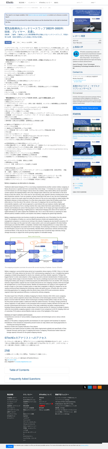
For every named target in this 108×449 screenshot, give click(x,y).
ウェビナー (10, 403)
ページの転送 (79, 185)
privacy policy (84, 445)
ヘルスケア (26, 418)
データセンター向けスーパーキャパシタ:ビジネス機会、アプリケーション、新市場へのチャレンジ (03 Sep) (66, 412)
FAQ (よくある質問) (44, 410)
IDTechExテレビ (11, 416)
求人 (40, 399)
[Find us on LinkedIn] (90, 387)
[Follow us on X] (85, 387)
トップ (6, 7)
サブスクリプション (12, 399)
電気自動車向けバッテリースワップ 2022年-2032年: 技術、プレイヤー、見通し (34, 7)
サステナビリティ (28, 436)
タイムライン (10, 418)
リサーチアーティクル (13, 410)
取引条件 (41, 407)
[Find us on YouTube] (95, 387)
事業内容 (41, 397)
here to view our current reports (38, 15)
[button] (22, 2)
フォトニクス (26, 420)
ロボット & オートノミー (29, 426)
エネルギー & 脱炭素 (28, 407)
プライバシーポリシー (45, 403)
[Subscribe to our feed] (100, 387)
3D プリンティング (28, 397)
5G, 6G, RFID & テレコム (29, 399)
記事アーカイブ (11, 412)
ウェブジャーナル (12, 414)
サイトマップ (42, 401)
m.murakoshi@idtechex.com (23, 362)
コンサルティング (12, 401)
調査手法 (77, 188)
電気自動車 (26, 405)
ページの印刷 (79, 183)
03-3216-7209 (12, 360)
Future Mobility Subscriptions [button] (87, 108)
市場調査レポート (12, 397)
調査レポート (12, 7)
